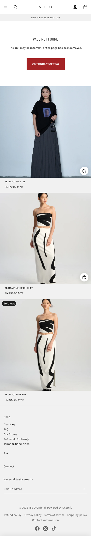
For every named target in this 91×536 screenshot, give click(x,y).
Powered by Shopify (59, 507)
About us (9, 424)
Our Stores (10, 434)
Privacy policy (33, 515)
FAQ (6, 429)
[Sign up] (83, 489)
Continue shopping (45, 64)
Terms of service (54, 515)
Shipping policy (77, 515)
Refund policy (12, 515)
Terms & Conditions (16, 444)
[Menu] (5, 7)
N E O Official (37, 507)
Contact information (45, 520)
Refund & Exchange (16, 439)
